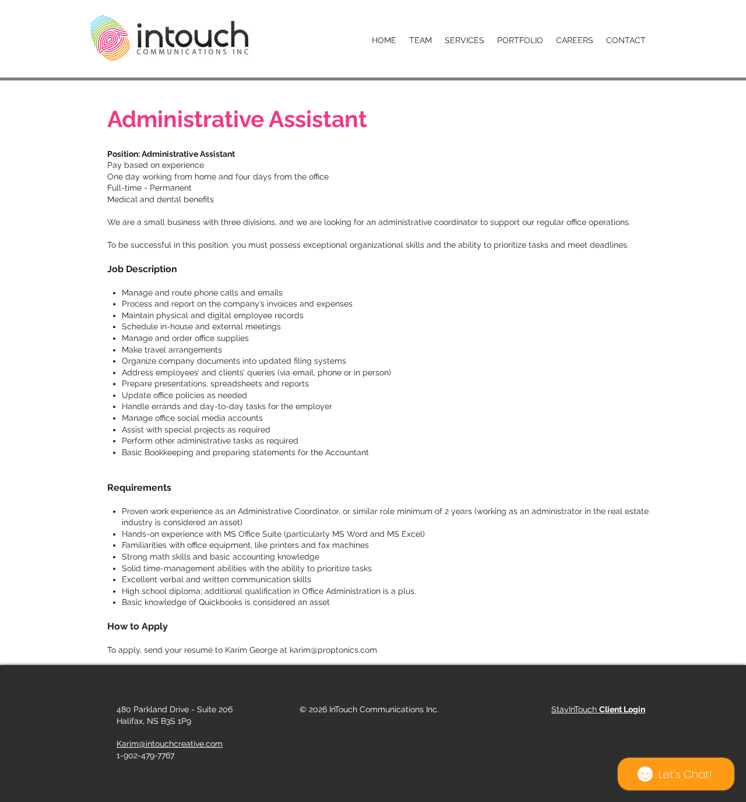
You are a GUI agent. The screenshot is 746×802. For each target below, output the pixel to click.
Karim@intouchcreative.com (170, 743)
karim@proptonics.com (333, 650)
